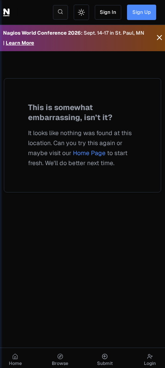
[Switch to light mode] (81, 12)
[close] (159, 38)
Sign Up (141, 12)
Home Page (89, 153)
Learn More (20, 43)
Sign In (108, 12)
